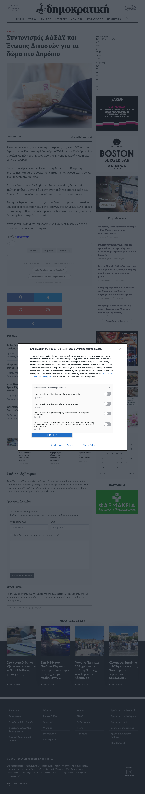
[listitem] (72, 387)
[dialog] (72, 397)
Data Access (72, 445)
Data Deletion (56, 445)
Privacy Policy (88, 445)
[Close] (121, 349)
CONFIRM (52, 435)
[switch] (107, 394)
